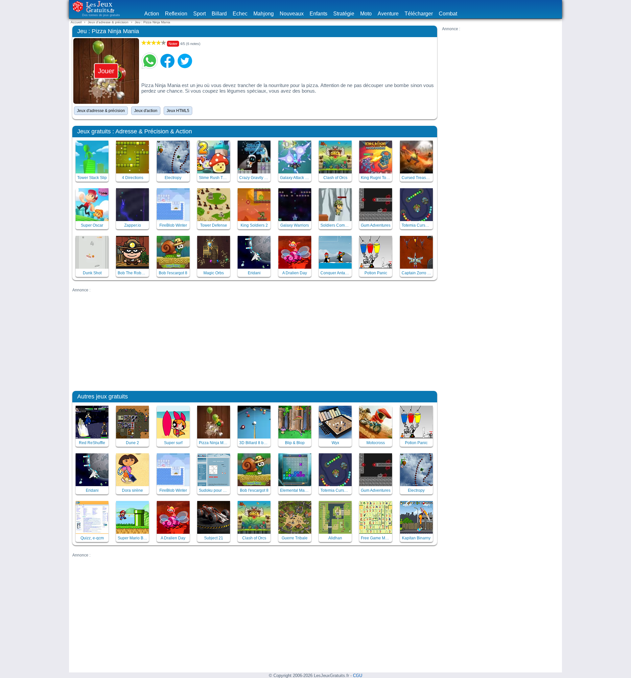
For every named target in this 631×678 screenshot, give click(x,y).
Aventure (388, 13)
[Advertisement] (500, 77)
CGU (357, 675)
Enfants (318, 13)
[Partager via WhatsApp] (149, 61)
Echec (240, 13)
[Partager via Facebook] (167, 61)
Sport (199, 13)
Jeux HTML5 (178, 110)
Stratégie (343, 13)
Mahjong (263, 13)
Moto (366, 13)
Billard (219, 13)
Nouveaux (292, 13)
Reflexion (176, 13)
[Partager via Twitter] (185, 61)
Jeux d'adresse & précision (101, 110)
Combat (448, 13)
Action (151, 13)
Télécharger (419, 13)
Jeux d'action (145, 110)
